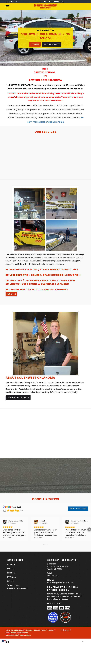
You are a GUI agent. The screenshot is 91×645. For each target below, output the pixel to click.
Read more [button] (7, 537)
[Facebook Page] (16, 1)
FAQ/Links (11, 577)
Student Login (13, 585)
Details (23, 169)
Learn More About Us (18, 397)
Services (10, 568)
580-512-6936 (52, 575)
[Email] (45, 1)
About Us (11, 564)
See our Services (51, 44)
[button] (88, 38)
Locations (11, 573)
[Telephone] (40, 1)
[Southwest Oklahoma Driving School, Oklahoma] (45, 6)
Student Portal (57, 2)
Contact (10, 581)
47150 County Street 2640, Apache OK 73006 (58, 567)
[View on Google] (5, 522)
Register (35, 44)
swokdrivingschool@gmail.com (60, 582)
